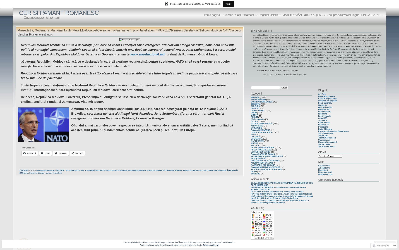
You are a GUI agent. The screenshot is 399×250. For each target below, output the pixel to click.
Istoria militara (324, 112)
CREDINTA (256, 104)
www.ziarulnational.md (147, 54)
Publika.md (323, 127)
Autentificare (324, 168)
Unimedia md (324, 140)
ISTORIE (254, 121)
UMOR (254, 113)
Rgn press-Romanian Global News (333, 131)
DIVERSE (255, 108)
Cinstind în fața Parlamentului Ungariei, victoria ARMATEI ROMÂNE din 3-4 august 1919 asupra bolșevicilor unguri (290, 15)
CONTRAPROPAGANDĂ (262, 102)
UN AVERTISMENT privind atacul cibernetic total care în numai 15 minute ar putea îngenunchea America (280, 201)
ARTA (253, 134)
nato (82, 170)
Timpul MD (323, 136)
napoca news (324, 122)
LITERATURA (257, 139)
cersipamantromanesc (45, 170)
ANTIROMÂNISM (258, 100)
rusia (205, 170)
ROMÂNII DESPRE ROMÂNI (263, 154)
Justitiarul (322, 120)
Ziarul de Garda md (326, 146)
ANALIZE (255, 97)
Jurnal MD (322, 118)
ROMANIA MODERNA (260, 130)
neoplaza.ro (323, 125)
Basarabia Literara (326, 96)
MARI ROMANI (257, 141)
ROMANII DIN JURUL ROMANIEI (265, 161)
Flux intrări (323, 170)
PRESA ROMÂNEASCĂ (261, 150)
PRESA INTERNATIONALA (262, 148)
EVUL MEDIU (256, 128)
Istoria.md (322, 114)
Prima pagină (212, 15)
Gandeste (322, 105)
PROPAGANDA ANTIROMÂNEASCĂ (267, 156)
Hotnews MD (323, 109)
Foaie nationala (325, 103)
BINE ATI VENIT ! (371, 15)
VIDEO (254, 172)
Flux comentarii (325, 172)
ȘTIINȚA (254, 115)
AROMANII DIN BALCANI (262, 163)
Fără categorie (257, 119)
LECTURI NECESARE (260, 152)
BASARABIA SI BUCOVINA (263, 165)
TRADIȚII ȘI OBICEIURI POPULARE (266, 169)
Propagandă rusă (258, 158)
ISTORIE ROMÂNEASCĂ (262, 124)
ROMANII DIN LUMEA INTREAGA (265, 167)
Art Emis (322, 94)
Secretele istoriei (325, 133)
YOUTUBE (255, 174)
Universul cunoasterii (327, 142)
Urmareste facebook (330, 179)
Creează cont (324, 166)
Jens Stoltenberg (73, 170)
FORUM (254, 117)
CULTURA (255, 106)
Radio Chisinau (325, 129)
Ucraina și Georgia (36, 173)
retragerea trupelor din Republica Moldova (164, 170)
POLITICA (60, 170)
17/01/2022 (23, 170)
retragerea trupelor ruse (192, 170)
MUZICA (254, 143)
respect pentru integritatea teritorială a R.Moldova (126, 170)
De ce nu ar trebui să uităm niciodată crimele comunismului (277, 192)
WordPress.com (325, 174)
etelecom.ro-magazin (327, 101)
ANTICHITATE (257, 126)
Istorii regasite (324, 116)
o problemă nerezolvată (95, 170)
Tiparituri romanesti (327, 138)
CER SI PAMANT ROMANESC (59, 13)
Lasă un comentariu (54, 173)
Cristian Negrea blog (327, 99)
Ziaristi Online (324, 144)
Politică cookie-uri (211, 245)
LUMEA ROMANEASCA (261, 132)
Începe (228, 4)
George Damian (325, 107)
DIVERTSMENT (257, 111)
